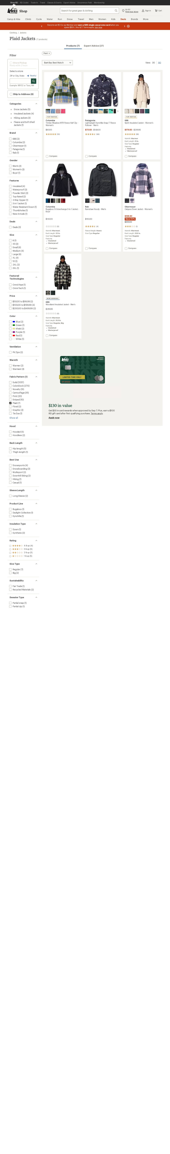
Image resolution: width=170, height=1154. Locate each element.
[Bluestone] (53, 111)
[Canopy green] (105, 111)
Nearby (33, 75)
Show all (14, 417)
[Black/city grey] (53, 200)
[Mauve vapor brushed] (58, 111)
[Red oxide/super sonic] (63, 200)
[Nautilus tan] (100, 111)
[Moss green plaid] (53, 293)
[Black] (87, 200)
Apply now (54, 417)
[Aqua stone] (111, 111)
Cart (160, 10)
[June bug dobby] (147, 111)
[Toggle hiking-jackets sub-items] (11, 118)
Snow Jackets (20, 109)
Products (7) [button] (73, 45)
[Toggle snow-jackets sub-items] (11, 109)
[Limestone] (132, 111)
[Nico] (63, 111)
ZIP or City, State (17, 76)
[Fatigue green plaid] (137, 111)
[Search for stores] (33, 81)
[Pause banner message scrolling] (128, 26)
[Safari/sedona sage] (58, 200)
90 (159, 62)
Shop (23, 11)
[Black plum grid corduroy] (142, 111)
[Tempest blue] (97, 200)
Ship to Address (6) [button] (23, 94)
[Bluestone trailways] (48, 111)
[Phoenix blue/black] (48, 200)
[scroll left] (86, 111)
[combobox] (89, 11)
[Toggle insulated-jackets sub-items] (11, 113)
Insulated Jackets (22, 113)
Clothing (13, 33)
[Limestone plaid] (127, 111)
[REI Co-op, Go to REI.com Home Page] (12, 10)
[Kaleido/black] (90, 111)
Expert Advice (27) (94, 45)
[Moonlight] (132, 200)
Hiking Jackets (21, 117)
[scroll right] (117, 111)
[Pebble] (92, 200)
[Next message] (124, 26)
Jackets (23, 33)
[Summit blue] (95, 111)
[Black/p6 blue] (116, 111)
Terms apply (97, 413)
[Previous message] (41, 26)
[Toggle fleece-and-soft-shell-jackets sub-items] (11, 122)
